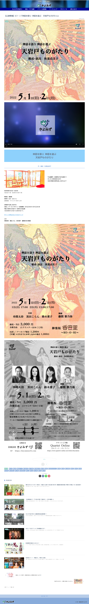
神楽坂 (7, 470)
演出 (32, 470)
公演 (7, 468)
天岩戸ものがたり (53, 468)
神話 (63, 468)
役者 (80, 468)
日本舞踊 (31, 468)
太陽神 (36, 470)
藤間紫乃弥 (38, 468)
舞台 (73, 468)
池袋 (40, 470)
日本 (11, 468)
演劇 (15, 468)
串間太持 (26, 468)
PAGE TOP (45, 596)
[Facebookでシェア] (43, 476)
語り (28, 470)
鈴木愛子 (12, 470)
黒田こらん (20, 468)
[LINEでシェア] (46, 476)
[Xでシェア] (40, 476)
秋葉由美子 (23, 470)
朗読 (59, 468)
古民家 (17, 470)
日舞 (43, 468)
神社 (76, 468)
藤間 (46, 468)
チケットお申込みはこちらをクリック (13, 214)
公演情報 (68, 468)
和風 (44, 470)
